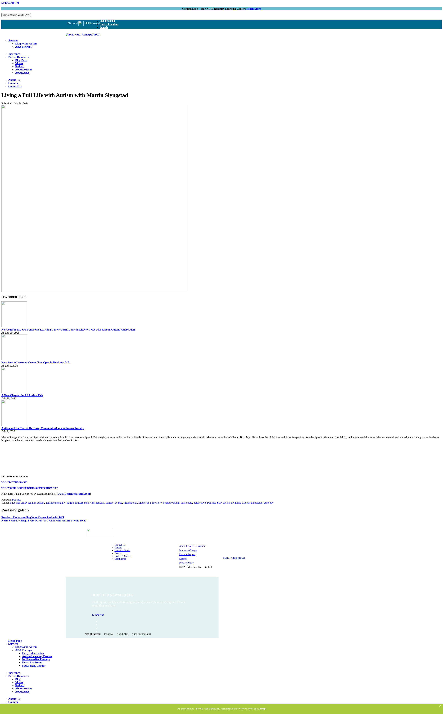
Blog (18, 679)
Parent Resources (18, 57)
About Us (14, 79)
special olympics (232, 502)
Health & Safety (122, 556)
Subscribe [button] (98, 615)
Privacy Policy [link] (243, 708)
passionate (186, 502)
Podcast (19, 66)
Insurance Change (188, 550)
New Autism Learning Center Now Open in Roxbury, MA (35, 362)
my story (157, 502)
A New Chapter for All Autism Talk (22, 395)
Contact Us (14, 86)
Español (183, 558)
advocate (15, 502)
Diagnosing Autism (26, 43)
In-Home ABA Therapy (36, 659)
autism (40, 502)
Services (13, 40)
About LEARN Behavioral (192, 546)
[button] (440, 706)
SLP (219, 502)
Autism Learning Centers (37, 656)
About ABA (22, 72)
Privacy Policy (186, 563)
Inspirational (130, 502)
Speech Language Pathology (258, 502)
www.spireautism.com (14, 481)
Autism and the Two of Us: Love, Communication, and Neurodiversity (42, 428)
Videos (19, 63)
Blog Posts (21, 60)
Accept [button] (262, 708)
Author (32, 502)
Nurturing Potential (141, 634)
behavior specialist (94, 502)
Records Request (187, 554)
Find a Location (109, 24)
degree (118, 502)
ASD (24, 502)
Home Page (15, 640)
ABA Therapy (23, 46)
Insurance (14, 53)
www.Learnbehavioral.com (74, 493)
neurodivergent (171, 502)
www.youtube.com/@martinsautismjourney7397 (29, 487)
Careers (13, 83)
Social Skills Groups (34, 665)
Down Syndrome (32, 662)
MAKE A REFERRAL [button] (234, 558)
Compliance (120, 558)
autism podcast (75, 502)
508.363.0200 (107, 21)
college (110, 502)
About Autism (23, 69)
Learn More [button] (253, 8)
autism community (55, 502)
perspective (199, 502)
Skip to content (10, 2)
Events (118, 553)
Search (104, 27)
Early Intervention (33, 653)
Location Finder (122, 550)
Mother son (144, 502)
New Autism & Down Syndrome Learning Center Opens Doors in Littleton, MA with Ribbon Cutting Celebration (68, 329)
